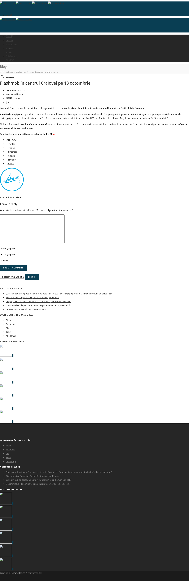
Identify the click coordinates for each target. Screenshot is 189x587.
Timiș (8, 331)
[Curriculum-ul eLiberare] (6, 395)
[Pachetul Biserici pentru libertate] (6, 421)
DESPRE (9, 40)
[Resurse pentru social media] (6, 408)
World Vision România (75, 108)
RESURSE (10, 77)
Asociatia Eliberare (14, 94)
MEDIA (9, 52)
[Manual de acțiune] (6, 355)
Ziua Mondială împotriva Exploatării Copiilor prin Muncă (32, 297)
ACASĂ (9, 15)
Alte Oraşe (11, 335)
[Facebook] (7, 579)
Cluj (7, 328)
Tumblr (11, 147)
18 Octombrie (6, 72)
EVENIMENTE (12, 56)
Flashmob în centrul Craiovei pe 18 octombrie (45, 83)
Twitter (11, 144)
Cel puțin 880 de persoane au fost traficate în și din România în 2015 (38, 301)
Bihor (8, 320)
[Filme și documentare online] (6, 382)
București (10, 324)
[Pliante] (6, 369)
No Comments (13, 98)
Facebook (13, 140)
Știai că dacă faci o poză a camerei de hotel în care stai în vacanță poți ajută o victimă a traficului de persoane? (59, 293)
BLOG (8, 56)
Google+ (12, 155)
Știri (15, 72)
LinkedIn (12, 159)
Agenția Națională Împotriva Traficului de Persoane (117, 108)
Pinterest (12, 151)
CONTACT (10, 60)
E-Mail (11, 163)
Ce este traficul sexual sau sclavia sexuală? (26, 309)
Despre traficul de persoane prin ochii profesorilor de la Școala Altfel (38, 305)
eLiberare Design (17, 572)
